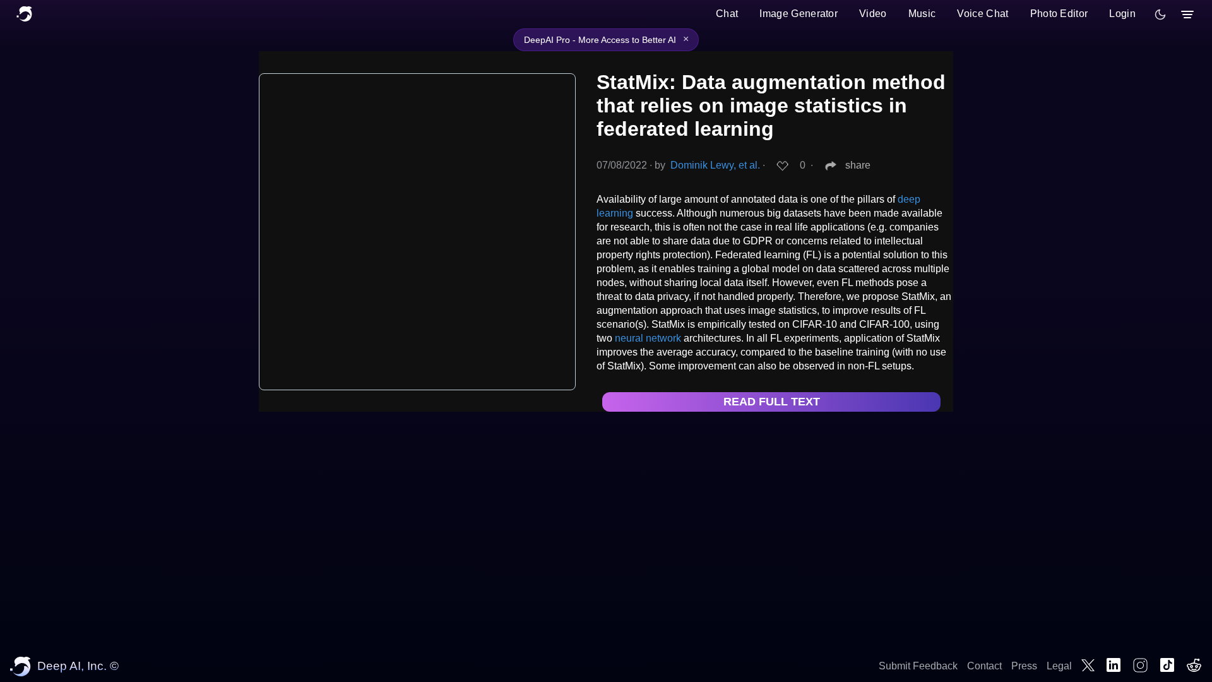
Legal (1059, 666)
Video (873, 13)
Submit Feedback (918, 666)
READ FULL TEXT (771, 401)
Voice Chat (982, 13)
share (857, 165)
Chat (727, 13)
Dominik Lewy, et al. (715, 165)
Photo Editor (1059, 13)
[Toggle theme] (1160, 14)
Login (1122, 13)
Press (1024, 666)
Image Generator (798, 13)
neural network (648, 338)
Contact (984, 666)
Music (922, 13)
